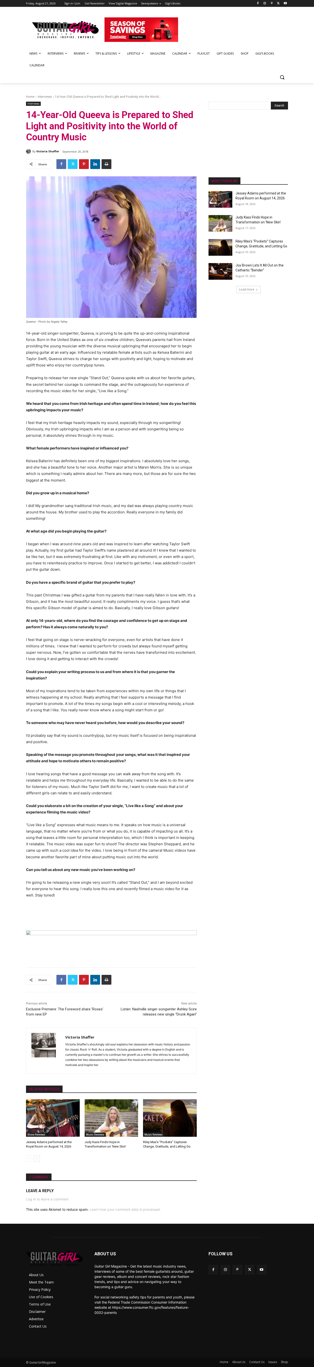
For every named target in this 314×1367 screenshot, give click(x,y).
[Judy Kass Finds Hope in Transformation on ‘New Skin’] (111, 1118)
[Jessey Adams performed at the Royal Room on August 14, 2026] (53, 1118)
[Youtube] (285, 3)
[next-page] (37, 1158)
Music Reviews (95, 1134)
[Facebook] (258, 3)
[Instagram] (265, 3)
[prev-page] (29, 1158)
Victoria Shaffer (47, 151)
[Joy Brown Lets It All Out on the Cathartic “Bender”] (220, 271)
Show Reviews (36, 1134)
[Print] (106, 164)
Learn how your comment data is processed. (125, 1209)
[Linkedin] (95, 164)
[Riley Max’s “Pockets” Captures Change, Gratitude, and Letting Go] (170, 1118)
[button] (282, 77)
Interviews (45, 97)
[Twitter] (278, 3)
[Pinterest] (272, 3)
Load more (246, 289)
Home (30, 97)
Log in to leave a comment (47, 1199)
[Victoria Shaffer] (29, 151)
